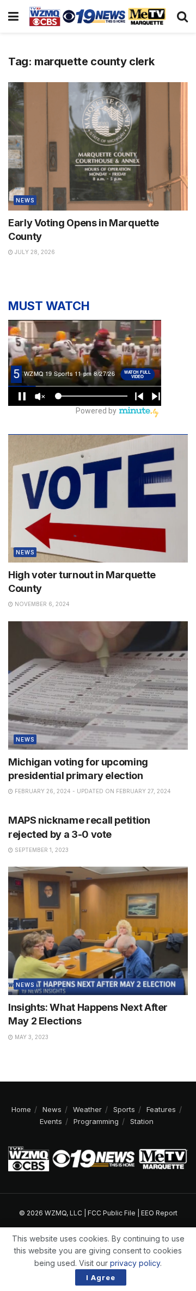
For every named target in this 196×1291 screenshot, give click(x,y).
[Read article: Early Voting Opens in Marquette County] (98, 146)
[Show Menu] (13, 16)
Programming (96, 1121)
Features (161, 1109)
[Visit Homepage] (97, 16)
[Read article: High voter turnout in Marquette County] (98, 498)
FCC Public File (112, 1213)
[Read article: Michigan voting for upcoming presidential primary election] (98, 685)
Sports (124, 1109)
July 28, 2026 (34, 252)
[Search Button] (182, 16)
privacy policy (135, 1263)
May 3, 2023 (30, 1037)
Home (21, 1109)
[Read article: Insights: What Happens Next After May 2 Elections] (98, 931)
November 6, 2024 (41, 604)
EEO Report (159, 1213)
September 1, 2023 (41, 850)
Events (51, 1121)
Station (142, 1121)
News (25, 200)
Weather (87, 1109)
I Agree (100, 1277)
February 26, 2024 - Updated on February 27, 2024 (92, 791)
